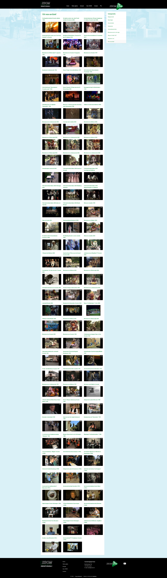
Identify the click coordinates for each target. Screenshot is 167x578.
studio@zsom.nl (91, 567)
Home (67, 6)
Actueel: (82, 6)
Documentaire (111, 23)
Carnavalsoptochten (112, 29)
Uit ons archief (111, 41)
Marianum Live (111, 38)
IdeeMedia (94, 576)
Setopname (110, 26)
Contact (96, 6)
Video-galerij (75, 6)
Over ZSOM (89, 6)
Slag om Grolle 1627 (112, 35)
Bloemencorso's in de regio (114, 32)
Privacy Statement (78, 576)
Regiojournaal (111, 16)
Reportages (110, 20)
